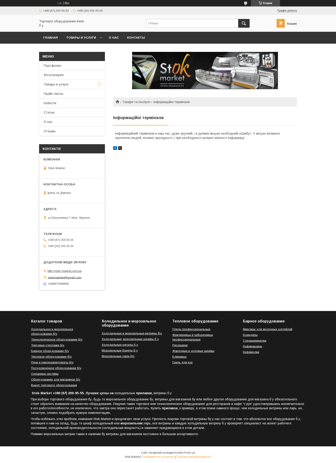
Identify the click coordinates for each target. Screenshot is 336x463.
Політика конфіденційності (193, 456)
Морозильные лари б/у (118, 356)
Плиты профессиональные (191, 329)
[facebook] (115, 149)
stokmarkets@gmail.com (64, 277)
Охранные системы (45, 373)
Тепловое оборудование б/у (51, 356)
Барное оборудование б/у (50, 351)
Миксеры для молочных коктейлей (267, 329)
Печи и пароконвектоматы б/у (52, 362)
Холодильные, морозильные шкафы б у (130, 339)
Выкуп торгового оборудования (54, 385)
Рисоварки (180, 345)
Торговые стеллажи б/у (47, 345)
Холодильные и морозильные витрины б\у (132, 333)
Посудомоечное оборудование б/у (56, 368)
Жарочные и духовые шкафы (193, 351)
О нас (114, 37)
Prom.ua (189, 452)
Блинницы (179, 356)
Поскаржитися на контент (158, 456)
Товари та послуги (136, 102)
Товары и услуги (81, 37)
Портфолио (52, 65)
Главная (50, 37)
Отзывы (50, 131)
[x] (120, 149)
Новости (50, 103)
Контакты (136, 37)
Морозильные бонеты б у (120, 350)
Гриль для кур (182, 362)
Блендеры (250, 335)
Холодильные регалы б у (120, 344)
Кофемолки (251, 352)
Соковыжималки (254, 340)
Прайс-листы (53, 94)
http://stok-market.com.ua (65, 271)
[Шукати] (244, 23)
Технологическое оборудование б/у (57, 339)
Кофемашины (252, 346)
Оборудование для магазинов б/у (55, 379)
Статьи (49, 112)
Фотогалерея (54, 75)
